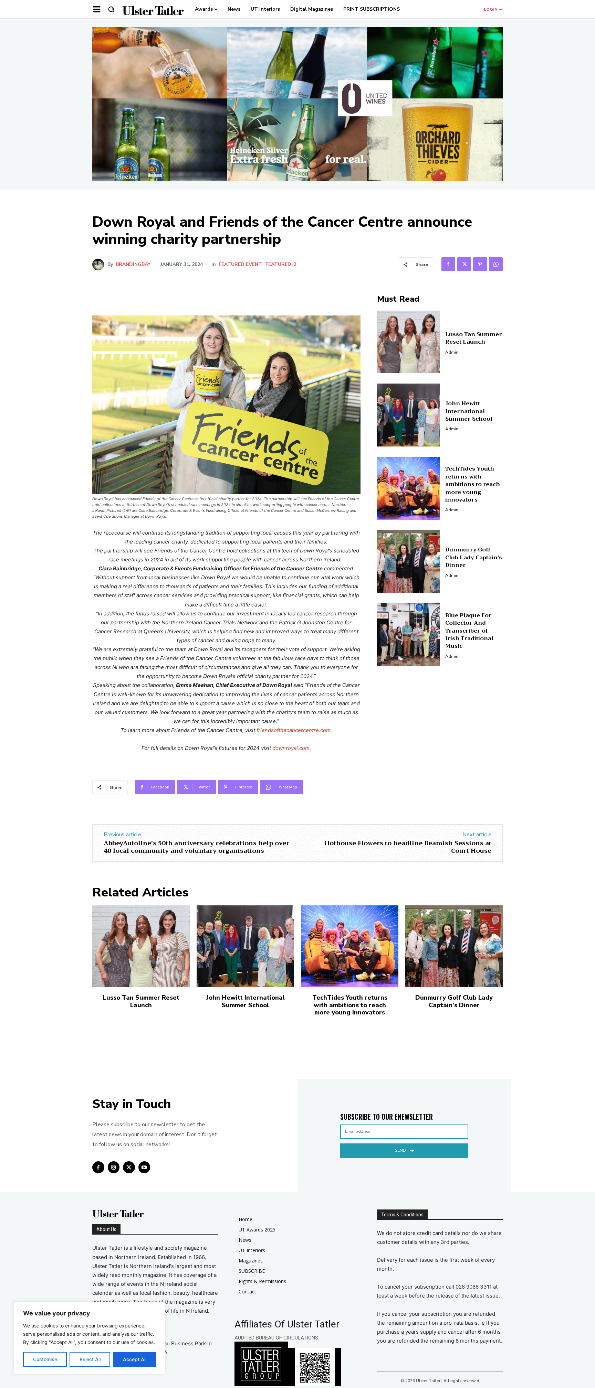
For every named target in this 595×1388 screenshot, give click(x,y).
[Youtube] (144, 1167)
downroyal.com (291, 748)
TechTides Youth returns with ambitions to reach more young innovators (472, 484)
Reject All (90, 1359)
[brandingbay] (99, 264)
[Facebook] (448, 264)
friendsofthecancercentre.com (294, 730)
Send (400, 1150)
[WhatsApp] (496, 264)
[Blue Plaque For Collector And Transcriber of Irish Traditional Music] (408, 634)
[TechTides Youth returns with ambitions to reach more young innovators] (408, 488)
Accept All (134, 1359)
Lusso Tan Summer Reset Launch (473, 338)
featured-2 (280, 264)
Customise (45, 1359)
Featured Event (240, 264)
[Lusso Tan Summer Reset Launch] (408, 342)
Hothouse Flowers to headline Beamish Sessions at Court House (407, 847)
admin (451, 352)
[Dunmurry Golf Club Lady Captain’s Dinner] (408, 561)
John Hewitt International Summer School (468, 411)
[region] (89, 1338)
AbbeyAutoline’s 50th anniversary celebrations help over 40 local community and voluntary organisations (196, 847)
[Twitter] (464, 264)
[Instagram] (114, 1167)
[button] (111, 9)
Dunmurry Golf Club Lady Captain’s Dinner (473, 557)
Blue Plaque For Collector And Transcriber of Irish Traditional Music (469, 631)
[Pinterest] (480, 264)
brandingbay (133, 264)
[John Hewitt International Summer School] (408, 415)
